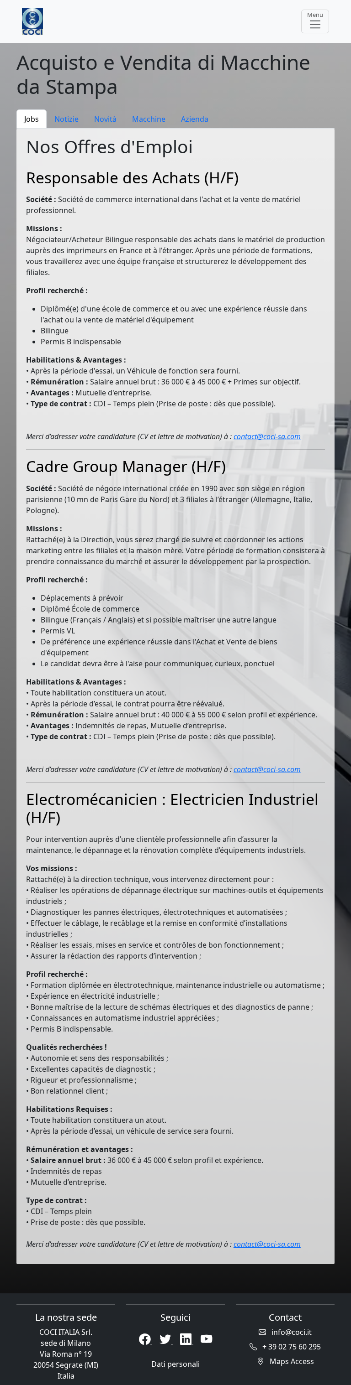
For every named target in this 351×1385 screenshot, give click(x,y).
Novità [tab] (105, 119)
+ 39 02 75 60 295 (291, 1347)
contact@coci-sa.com (267, 436)
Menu (315, 14)
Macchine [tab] (148, 119)
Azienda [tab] (194, 119)
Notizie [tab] (66, 119)
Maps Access (291, 1361)
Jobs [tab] (31, 119)
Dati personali (175, 1364)
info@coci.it (291, 1332)
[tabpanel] (175, 696)
